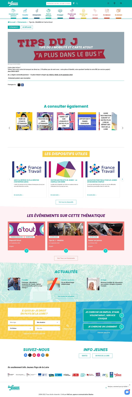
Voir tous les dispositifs (66, 202)
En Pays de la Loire (102, 356)
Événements (22, 22)
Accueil (12, 22)
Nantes (84, 356)
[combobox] (47, 328)
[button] (9, 128)
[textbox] (48, 328)
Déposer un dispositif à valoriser (34, 333)
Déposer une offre (104, 332)
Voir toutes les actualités (66, 296)
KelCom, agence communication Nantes (80, 394)
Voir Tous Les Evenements (66, 258)
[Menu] (108, 3)
